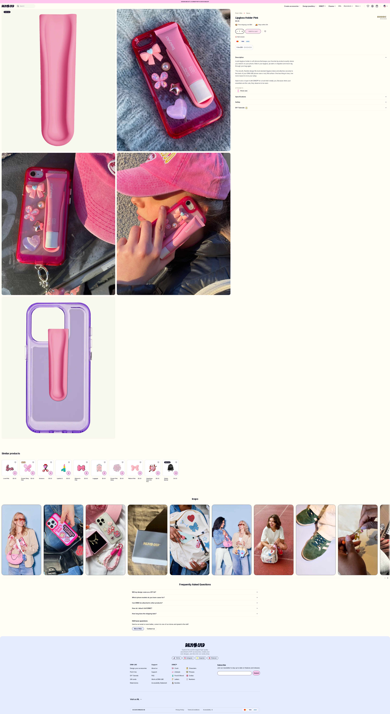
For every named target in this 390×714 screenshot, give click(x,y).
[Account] (372, 6)
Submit (256, 673)
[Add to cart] (15, 473)
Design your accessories (138, 668)
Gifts (339, 6)
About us (154, 668)
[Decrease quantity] (237, 31)
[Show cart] (376, 6)
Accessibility (207, 710)
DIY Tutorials (134, 675)
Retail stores (134, 683)
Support (154, 672)
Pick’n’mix (133, 672)
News (248, 13)
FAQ (153, 675)
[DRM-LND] (8, 6)
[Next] (387, 578)
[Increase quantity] (242, 31)
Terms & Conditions (193, 710)
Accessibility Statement (159, 683)
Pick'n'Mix (238, 13)
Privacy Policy (180, 710)
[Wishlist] (368, 6)
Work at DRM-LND (158, 679)
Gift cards (133, 679)
